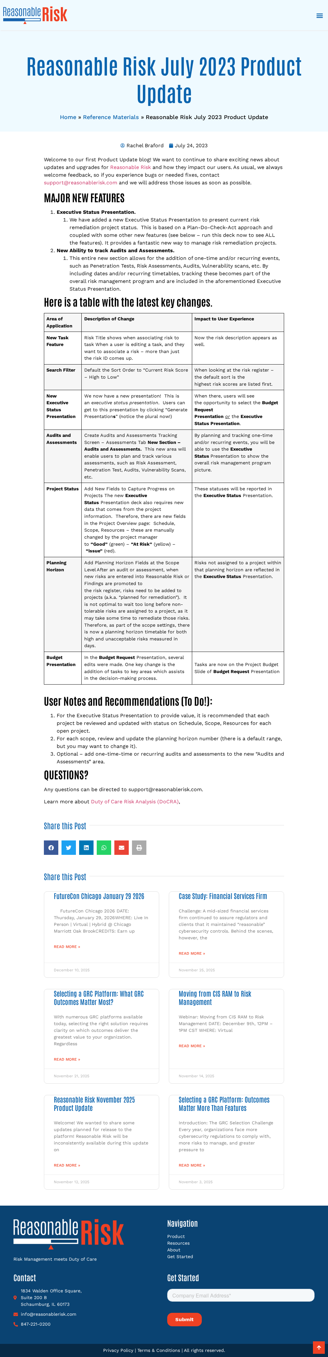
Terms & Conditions (158, 1350)
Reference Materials (111, 117)
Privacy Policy (118, 1350)
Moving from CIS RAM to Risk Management (215, 997)
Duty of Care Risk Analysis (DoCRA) (135, 802)
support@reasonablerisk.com (80, 183)
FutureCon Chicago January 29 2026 (99, 895)
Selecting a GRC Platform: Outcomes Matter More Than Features (224, 1103)
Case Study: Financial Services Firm (223, 895)
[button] (319, 15)
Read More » (67, 946)
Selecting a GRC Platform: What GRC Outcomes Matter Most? (99, 997)
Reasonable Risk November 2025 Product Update (94, 1103)
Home (68, 117)
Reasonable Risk (130, 167)
